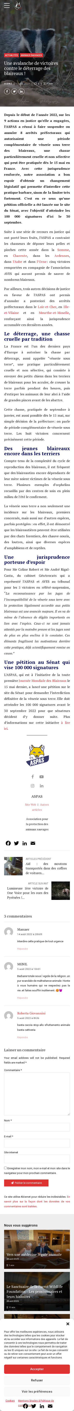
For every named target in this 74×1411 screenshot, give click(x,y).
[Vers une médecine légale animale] (36, 1249)
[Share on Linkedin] (21, 91)
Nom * (8, 1120)
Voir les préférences (37, 1391)
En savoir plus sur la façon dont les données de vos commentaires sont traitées (37, 1201)
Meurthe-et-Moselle (54, 312)
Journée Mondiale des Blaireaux (42, 680)
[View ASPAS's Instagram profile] (32, 785)
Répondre (22, 948)
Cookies (10, 1400)
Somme (63, 249)
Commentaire (13, 1070)
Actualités (11, 55)
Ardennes (61, 255)
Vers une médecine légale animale (34, 1254)
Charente (20, 255)
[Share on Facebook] (7, 91)
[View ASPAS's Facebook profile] (32, 776)
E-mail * (8, 1136)
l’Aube (17, 261)
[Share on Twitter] (14, 91)
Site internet (11, 1152)
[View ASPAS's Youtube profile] (41, 776)
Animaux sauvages (31, 55)
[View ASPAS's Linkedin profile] (41, 785)
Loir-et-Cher (47, 307)
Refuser (37, 1380)
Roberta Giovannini (31, 1013)
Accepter (37, 1369)
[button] (68, 1324)
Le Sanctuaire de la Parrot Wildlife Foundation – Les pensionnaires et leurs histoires (35, 1291)
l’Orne (41, 261)
